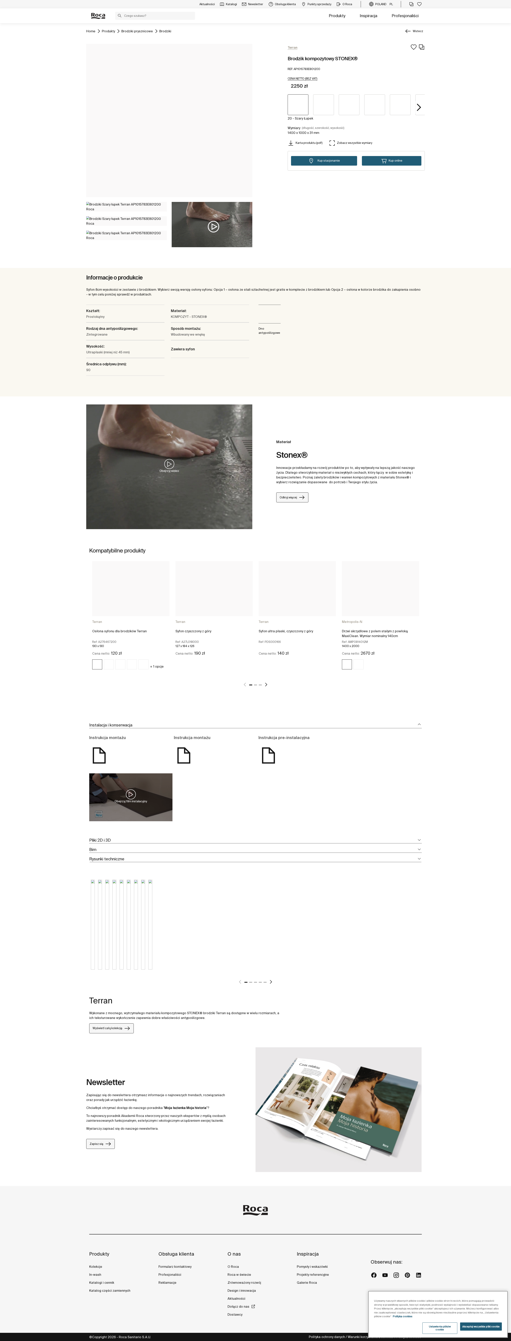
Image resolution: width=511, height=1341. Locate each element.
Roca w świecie (239, 1274)
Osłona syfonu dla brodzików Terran (119, 631)
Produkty (337, 15)
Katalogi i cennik (101, 1282)
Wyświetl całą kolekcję (107, 1028)
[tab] (255, 725)
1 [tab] (246, 982)
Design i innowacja (242, 1290)
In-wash (95, 1274)
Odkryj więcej (288, 497)
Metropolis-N (352, 622)
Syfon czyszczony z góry (193, 631)
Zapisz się (96, 1143)
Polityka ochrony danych (327, 1337)
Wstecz (418, 31)
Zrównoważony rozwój (244, 1282)
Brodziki (165, 31)
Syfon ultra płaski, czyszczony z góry (286, 631)
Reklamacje (167, 1282)
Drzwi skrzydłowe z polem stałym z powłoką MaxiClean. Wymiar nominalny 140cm (375, 633)
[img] (97, 664)
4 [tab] (260, 982)
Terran (97, 622)
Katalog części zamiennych (109, 1290)
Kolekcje (95, 1266)
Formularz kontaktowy (174, 1266)
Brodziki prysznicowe (137, 31)
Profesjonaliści (405, 15)
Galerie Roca (307, 1282)
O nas (234, 1254)
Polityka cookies (402, 1316)
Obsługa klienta (176, 1254)
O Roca (233, 1266)
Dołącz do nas (238, 1306)
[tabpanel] (130, 618)
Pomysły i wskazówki (312, 1266)
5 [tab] (265, 982)
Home (90, 31)
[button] (119, 16)
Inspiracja (368, 15)
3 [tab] (255, 982)
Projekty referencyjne (313, 1274)
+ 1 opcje (157, 666)
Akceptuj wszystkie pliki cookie (481, 1326)
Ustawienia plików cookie (440, 1328)
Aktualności (236, 1298)
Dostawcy (235, 1314)
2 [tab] (250, 982)
